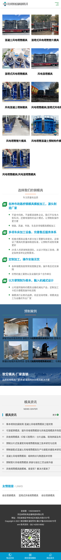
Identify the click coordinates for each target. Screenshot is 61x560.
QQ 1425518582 (37, 524)
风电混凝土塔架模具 (16, 107)
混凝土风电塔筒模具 (16, 40)
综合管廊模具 (8, 495)
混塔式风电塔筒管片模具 (45, 40)
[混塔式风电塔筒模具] (16, 58)
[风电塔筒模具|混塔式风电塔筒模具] (45, 91)
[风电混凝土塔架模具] (16, 91)
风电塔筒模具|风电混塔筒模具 (16, 174)
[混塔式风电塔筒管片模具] (45, 24)
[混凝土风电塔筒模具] (16, 24)
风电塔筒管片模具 (16, 141)
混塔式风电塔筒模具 (16, 73)
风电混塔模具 (45, 73)
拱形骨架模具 (30, 558)
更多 (54, 414)
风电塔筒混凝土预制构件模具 (45, 141)
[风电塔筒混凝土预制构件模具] (45, 125)
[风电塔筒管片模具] (16, 125)
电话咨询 (10, 558)
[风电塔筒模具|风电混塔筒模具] (16, 159)
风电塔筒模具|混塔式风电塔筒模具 (45, 107)
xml (18, 524)
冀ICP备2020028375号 (46, 521)
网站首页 (50, 558)
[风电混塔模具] (45, 58)
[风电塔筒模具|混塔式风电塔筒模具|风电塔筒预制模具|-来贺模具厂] (15, 3)
